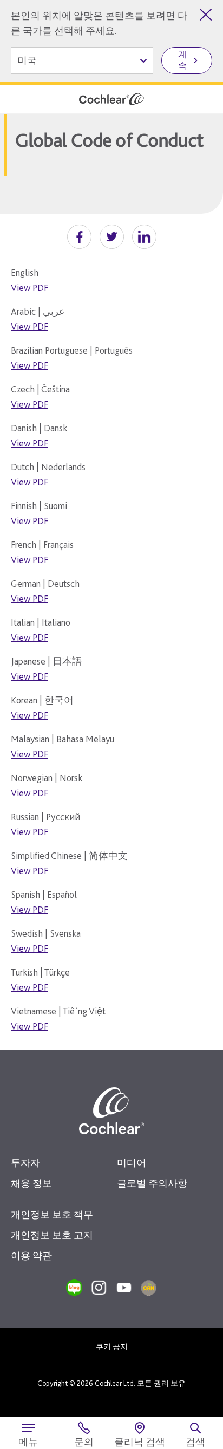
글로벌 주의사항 (152, 1183)
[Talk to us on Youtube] (124, 1287)
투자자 (25, 1162)
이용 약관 (31, 1255)
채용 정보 (31, 1183)
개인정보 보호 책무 (52, 1214)
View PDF (29, 287)
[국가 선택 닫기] (205, 14)
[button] (79, 237)
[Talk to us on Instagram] (99, 1287)
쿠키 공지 (112, 1346)
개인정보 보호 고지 (52, 1235)
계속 (182, 60)
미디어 (131, 1162)
